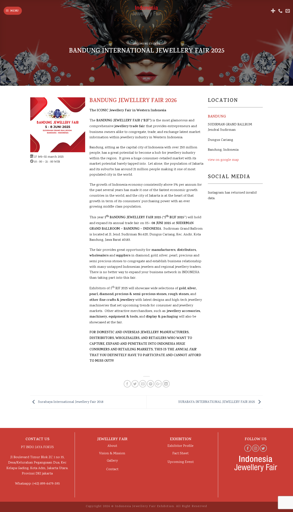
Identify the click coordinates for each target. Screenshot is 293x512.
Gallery (112, 460)
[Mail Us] (287, 10)
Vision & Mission (112, 453)
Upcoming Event (181, 462)
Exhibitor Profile (180, 446)
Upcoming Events (146, 44)
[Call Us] (280, 10)
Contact (112, 469)
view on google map (223, 160)
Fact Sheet (180, 453)
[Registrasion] (273, 10)
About (112, 446)
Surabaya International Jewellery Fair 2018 (70, 402)
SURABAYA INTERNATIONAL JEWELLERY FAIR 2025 (217, 402)
